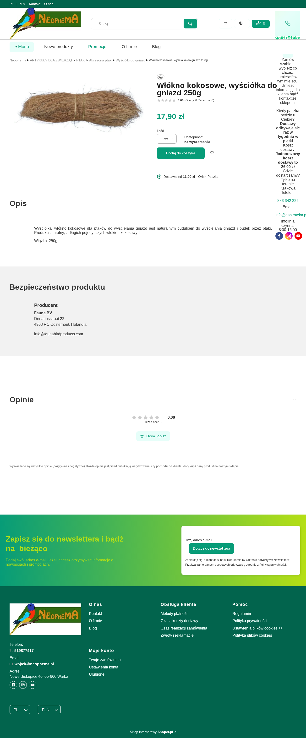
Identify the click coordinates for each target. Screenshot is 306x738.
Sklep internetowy (151, 732)
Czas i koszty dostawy (179, 621)
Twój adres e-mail (198, 540)
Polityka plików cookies (252, 635)
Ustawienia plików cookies (255, 628)
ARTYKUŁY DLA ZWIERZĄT (51, 60)
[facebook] (279, 236)
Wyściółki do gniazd (130, 60)
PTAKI (81, 60)
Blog (93, 628)
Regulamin (241, 614)
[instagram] (289, 236)
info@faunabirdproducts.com (58, 334)
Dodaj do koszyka (180, 153)
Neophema (18, 60)
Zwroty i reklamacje (177, 635)
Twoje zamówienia (105, 660)
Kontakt (34, 4)
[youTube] (298, 236)
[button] (190, 23)
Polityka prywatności (249, 621)
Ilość (160, 131)
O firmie (95, 621)
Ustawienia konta (103, 667)
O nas (48, 4)
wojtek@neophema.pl (34, 664)
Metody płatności (175, 614)
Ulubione (96, 674)
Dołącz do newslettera (211, 548)
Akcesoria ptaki (100, 60)
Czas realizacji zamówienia (184, 628)
